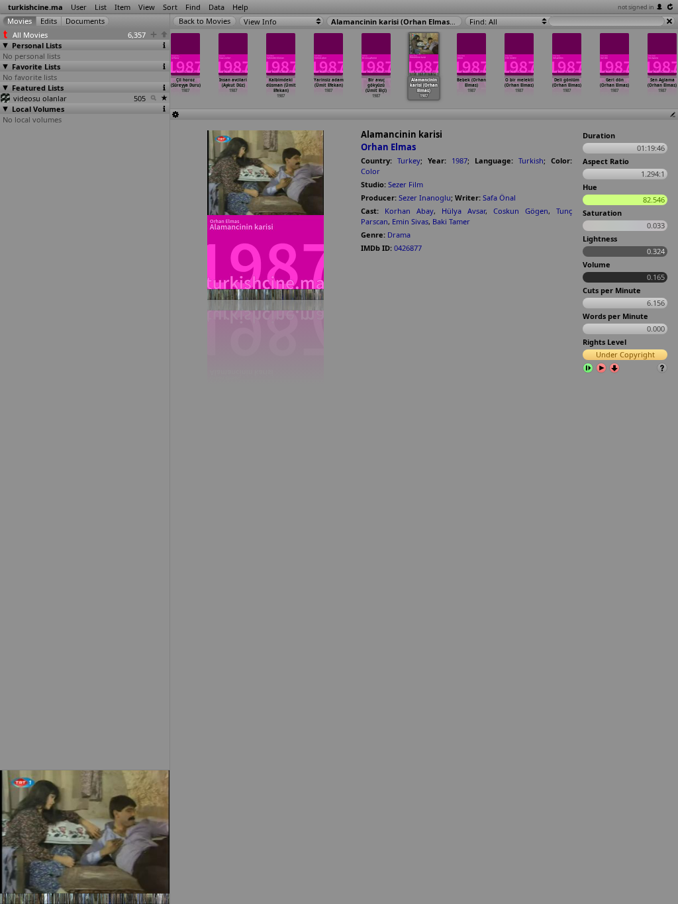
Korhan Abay (409, 211)
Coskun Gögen (520, 211)
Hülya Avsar (463, 211)
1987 (459, 160)
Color (370, 171)
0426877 (408, 248)
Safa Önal (499, 198)
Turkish (531, 160)
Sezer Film (405, 184)
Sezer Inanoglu (425, 198)
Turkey (408, 160)
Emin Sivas (410, 221)
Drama (399, 235)
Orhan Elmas (388, 147)
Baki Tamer (451, 221)
